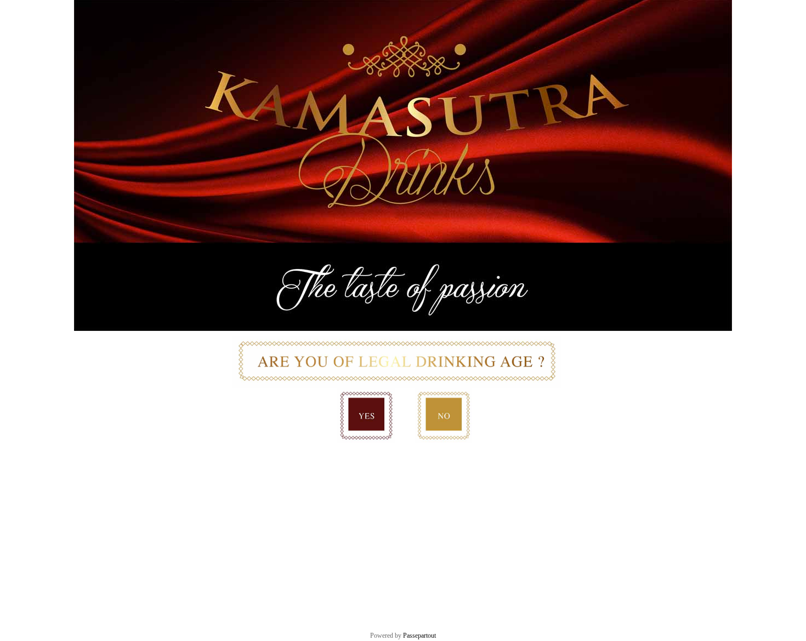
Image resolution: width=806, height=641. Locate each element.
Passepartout (419, 635)
